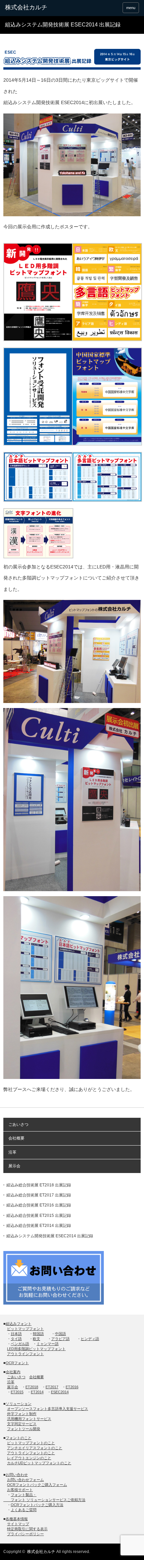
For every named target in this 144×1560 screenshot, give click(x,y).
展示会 (14, 1166)
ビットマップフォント (25, 1329)
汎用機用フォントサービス (29, 1419)
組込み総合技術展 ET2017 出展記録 (38, 1195)
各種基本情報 (17, 1519)
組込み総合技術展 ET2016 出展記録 (38, 1205)
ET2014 (37, 1392)
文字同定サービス (22, 1424)
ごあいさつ (18, 1124)
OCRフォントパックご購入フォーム (37, 1485)
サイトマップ (18, 1524)
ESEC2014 (60, 1392)
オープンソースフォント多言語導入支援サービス (47, 1409)
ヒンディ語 (90, 1339)
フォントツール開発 (23, 1429)
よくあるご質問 (24, 1510)
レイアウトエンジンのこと (29, 1458)
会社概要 (16, 1138)
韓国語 (38, 1334)
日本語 (16, 1334)
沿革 (12, 1152)
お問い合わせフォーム (25, 1480)
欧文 (36, 1339)
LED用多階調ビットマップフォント (36, 1349)
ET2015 (17, 1392)
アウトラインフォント (25, 1354)
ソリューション (18, 1404)
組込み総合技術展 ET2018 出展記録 (38, 1185)
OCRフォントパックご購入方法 (37, 1505)
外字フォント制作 (22, 1414)
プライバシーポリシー (25, 1534)
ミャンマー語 (48, 1344)
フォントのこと (18, 1438)
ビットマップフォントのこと (31, 1443)
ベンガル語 (20, 1344)
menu (130, 8)
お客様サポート (20, 1490)
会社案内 (13, 1372)
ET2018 (31, 1387)
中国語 (60, 1334)
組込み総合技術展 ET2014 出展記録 (38, 1225)
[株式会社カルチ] (34, 7)
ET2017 (52, 1387)
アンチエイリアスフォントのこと (34, 1448)
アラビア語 (60, 1339)
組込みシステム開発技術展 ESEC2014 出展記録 (49, 1236)
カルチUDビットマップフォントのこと (39, 1463)
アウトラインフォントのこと (31, 1453)
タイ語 (16, 1339)
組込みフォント (18, 1324)
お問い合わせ (17, 1475)
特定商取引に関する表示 (27, 1529)
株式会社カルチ (41, 1551)
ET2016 (72, 1387)
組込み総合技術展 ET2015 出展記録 (38, 1215)
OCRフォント (17, 1363)
